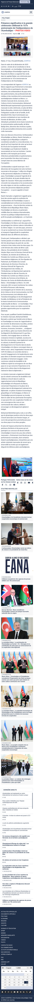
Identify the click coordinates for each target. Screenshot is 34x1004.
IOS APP (3, 964)
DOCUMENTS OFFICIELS (8, 914)
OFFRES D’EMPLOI (6, 954)
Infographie (5, 937)
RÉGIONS (3, 921)
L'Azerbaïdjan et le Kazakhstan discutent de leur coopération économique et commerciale (17, 518)
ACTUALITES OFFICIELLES (9, 911)
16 (31, 979)
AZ (2, 6)
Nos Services (5, 952)
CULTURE (4, 925)
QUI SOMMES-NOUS (7, 947)
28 (23, 985)
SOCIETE (3, 923)
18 (9, 982)
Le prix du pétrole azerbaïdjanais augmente (15, 823)
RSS (2, 959)
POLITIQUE (6, 18)
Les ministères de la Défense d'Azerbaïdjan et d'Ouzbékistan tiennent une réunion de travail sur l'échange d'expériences (16, 892)
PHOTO (3, 942)
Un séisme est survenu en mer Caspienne (15, 860)
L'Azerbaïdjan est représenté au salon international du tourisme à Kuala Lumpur (15, 794)
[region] (17, 849)
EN (6, 6)
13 (18, 979)
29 (27, 985)
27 (18, 985)
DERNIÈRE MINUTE (10, 790)
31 (5, 987)
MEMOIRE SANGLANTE (8, 935)
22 (27, 982)
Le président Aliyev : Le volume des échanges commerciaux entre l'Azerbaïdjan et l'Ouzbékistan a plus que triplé (16, 780)
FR (10, 6)
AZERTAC (27, 61)
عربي (15, 6)
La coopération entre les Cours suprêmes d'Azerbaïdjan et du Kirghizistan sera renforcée (15, 867)
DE (8, 6)
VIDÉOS (3, 940)
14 (23, 979)
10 (5, 979)
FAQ (2, 957)
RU (4, 6)
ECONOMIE (4, 918)
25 (9, 985)
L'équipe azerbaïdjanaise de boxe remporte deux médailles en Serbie (15, 809)
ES (12, 6)
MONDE (3, 933)
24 (5, 985)
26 (14, 985)
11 (9, 979)
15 (27, 979)
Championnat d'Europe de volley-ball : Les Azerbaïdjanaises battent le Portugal (15, 844)
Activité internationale (9, 950)
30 (31, 985)
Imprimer (15, 33)
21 (23, 982)
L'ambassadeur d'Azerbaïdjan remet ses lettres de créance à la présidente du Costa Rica (16, 549)
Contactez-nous (6, 945)
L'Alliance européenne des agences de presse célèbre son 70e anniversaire (16, 579)
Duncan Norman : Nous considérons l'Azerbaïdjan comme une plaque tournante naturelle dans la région (15, 611)
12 (14, 979)
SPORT (3, 931)
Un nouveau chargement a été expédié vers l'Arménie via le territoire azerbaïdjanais (16, 837)
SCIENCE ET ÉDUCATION (8, 928)
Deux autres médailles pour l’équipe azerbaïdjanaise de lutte (13, 801)
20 (18, 982)
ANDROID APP (5, 962)
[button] (17, 44)
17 (5, 982)
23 (31, 982)
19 (14, 982)
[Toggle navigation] (30, 12)
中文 (19, 6)
